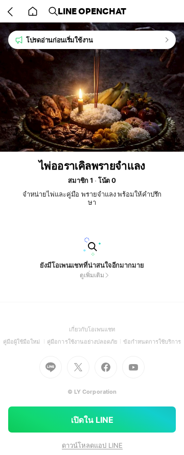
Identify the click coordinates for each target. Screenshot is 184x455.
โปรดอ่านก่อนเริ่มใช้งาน (59, 40)
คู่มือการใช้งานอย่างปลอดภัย (85, 341)
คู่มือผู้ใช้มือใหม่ (25, 341)
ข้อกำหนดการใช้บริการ (152, 341)
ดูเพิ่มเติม (92, 275)
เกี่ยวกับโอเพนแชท (92, 329)
